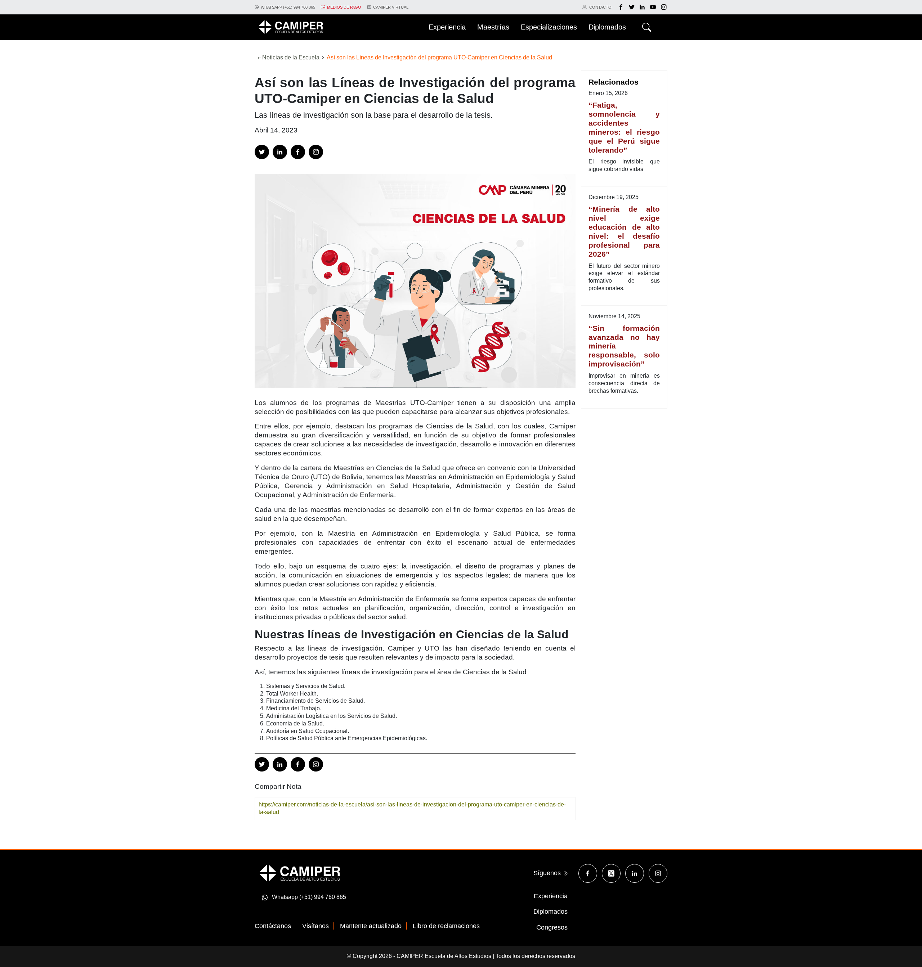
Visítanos (315, 926)
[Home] (291, 27)
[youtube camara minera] (653, 7)
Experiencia (551, 896)
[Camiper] (300, 872)
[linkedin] (643, 7)
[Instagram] (316, 152)
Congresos (552, 927)
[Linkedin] (280, 152)
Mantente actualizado (371, 926)
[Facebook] (621, 7)
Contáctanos (273, 926)
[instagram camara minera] (663, 7)
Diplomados (550, 911)
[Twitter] (632, 7)
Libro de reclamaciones (446, 926)
